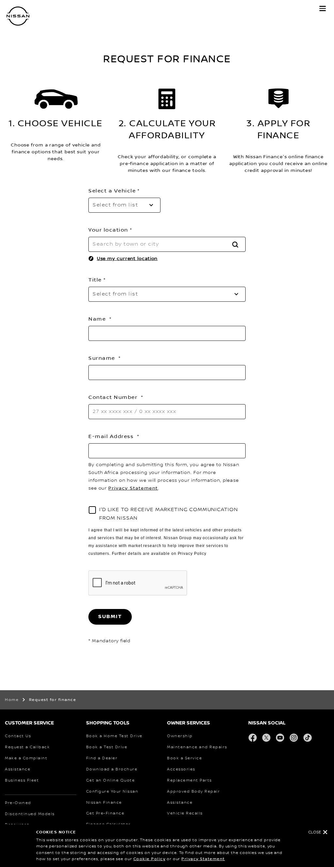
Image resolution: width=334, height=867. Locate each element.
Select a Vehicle (112, 191)
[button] (322, 8)
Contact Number (113, 397)
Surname (102, 358)
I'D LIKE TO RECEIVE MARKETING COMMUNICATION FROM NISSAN (168, 514)
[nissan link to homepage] (18, 16)
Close (314, 832)
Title (95, 280)
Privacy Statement (203, 859)
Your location (108, 230)
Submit (110, 617)
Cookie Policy (149, 859)
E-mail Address (111, 436)
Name (98, 319)
